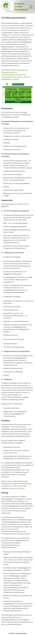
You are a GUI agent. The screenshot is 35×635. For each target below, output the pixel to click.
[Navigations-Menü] (31, 6)
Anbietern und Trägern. (17, 488)
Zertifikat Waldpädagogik (17, 633)
